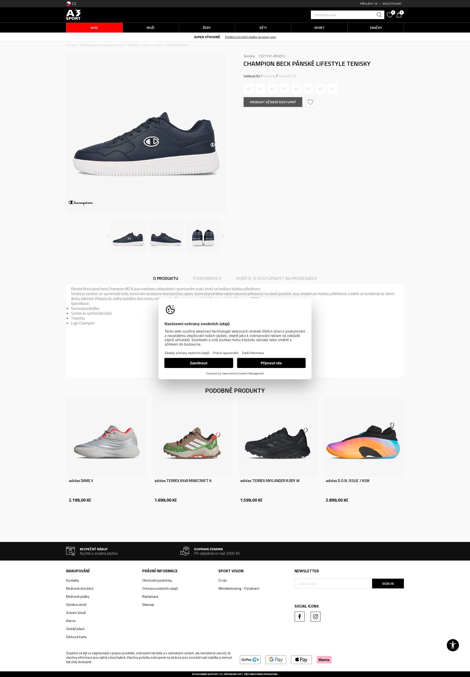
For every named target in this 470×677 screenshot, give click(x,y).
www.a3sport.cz (211, 674)
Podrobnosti (207, 278)
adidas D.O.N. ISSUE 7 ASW (348, 480)
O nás (222, 580)
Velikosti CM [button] (287, 76)
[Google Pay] (276, 659)
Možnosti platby (77, 596)
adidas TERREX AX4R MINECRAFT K (183, 480)
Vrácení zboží (76, 612)
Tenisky (158, 45)
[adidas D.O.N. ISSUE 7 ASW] (363, 437)
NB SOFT (238, 674)
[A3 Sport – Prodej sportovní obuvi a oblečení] (73, 14)
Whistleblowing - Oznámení (238, 588)
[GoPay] (250, 659)
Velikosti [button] (269, 76)
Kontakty (72, 580)
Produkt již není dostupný (273, 101)
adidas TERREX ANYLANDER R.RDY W (270, 480)
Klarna (70, 620)
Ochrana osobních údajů (160, 588)
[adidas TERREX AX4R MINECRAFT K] (192, 437)
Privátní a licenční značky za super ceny (250, 36)
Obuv (146, 45)
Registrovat (392, 3)
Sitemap (148, 604)
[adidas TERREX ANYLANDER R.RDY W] (278, 437)
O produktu (165, 278)
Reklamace (150, 596)
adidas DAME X (81, 480)
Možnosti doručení (79, 588)
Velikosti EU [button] (252, 76)
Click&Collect (75, 628)
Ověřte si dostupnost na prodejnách (276, 278)
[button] (347, 15)
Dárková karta (76, 636)
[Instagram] (315, 616)
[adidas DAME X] (106, 437)
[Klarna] (324, 659)
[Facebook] (300, 616)
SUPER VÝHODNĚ (207, 36)
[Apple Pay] (301, 659)
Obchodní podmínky (157, 580)
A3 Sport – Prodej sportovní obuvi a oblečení (95, 45)
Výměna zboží (76, 604)
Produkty (134, 45)
